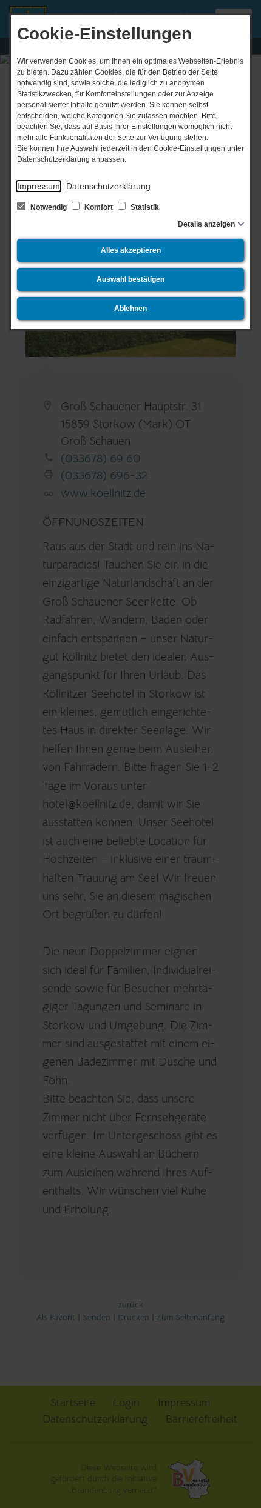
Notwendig (49, 207)
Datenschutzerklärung (108, 186)
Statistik (144, 207)
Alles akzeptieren (131, 250)
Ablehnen (130, 308)
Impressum (38, 186)
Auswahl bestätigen (130, 279)
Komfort (99, 207)
